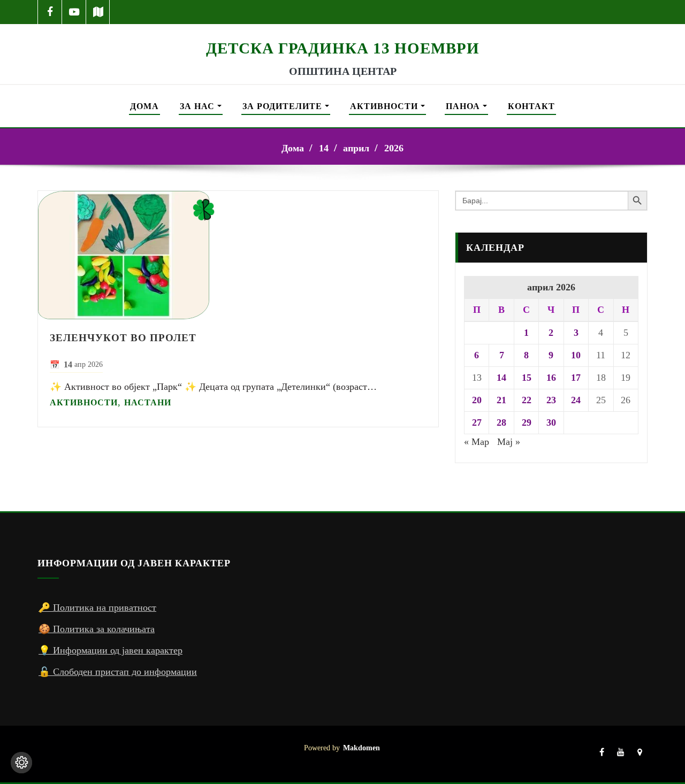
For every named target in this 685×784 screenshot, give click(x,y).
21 (501, 400)
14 (324, 148)
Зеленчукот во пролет (123, 337)
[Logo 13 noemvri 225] (342, 31)
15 (526, 377)
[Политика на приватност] (21, 762)
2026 (394, 148)
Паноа (464, 106)
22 (526, 400)
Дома (144, 106)
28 (501, 422)
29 (526, 422)
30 (551, 422)
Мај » (508, 441)
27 (477, 422)
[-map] (98, 12)
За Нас (198, 106)
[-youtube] (621, 754)
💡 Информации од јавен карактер (110, 650)
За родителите (283, 106)
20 (477, 400)
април (356, 148)
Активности (385, 106)
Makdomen (361, 747)
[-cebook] (50, 12)
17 (576, 377)
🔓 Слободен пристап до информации (118, 671)
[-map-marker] (639, 754)
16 (551, 377)
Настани (147, 402)
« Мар (476, 441)
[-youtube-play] (74, 12)
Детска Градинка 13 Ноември (343, 48)
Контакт (531, 106)
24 (576, 400)
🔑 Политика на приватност (97, 607)
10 (576, 355)
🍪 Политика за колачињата (97, 629)
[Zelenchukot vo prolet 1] (238, 255)
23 (551, 400)
